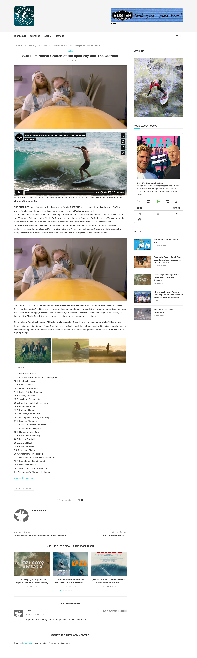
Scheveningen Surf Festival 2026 (166, 241)
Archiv (47, 36)
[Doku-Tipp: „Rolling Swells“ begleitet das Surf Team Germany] (32, 564)
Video (44, 45)
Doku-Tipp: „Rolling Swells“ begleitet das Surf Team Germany (166, 277)
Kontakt (60, 36)
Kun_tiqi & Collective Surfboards (163, 311)
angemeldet (28, 643)
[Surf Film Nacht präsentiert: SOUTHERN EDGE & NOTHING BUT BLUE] (70, 564)
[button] (18, 571)
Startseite (18, 45)
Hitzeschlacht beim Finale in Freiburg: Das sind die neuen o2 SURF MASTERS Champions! (168, 295)
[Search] (181, 36)
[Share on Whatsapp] (79, 500)
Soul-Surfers (39, 510)
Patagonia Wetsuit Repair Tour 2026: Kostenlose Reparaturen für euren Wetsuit (167, 260)
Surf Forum (20, 36)
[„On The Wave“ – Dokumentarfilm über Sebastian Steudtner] (109, 564)
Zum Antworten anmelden (115, 611)
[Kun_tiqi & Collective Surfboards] (142, 314)
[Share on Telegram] (82, 500)
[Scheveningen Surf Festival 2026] (142, 244)
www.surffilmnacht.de (23, 478)
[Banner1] (158, 87)
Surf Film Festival (24, 488)
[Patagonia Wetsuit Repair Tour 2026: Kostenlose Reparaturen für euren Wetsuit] (142, 262)
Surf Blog (35, 36)
